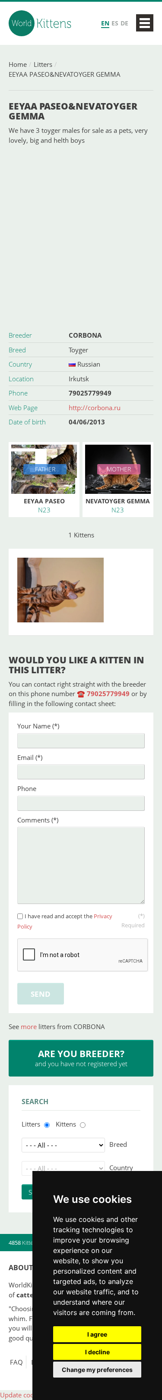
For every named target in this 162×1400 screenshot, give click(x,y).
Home (18, 64)
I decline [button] (97, 1352)
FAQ (16, 1362)
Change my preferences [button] (97, 1369)
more (29, 1026)
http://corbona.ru (95, 407)
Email (29, 757)
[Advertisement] (81, 236)
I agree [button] (97, 1334)
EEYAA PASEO (44, 501)
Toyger (78, 349)
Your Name (38, 726)
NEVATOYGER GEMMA (118, 501)
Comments (37, 820)
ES (114, 23)
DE (124, 23)
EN (105, 23)
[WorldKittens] (41, 23)
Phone (26, 788)
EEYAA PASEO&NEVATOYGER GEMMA (65, 74)
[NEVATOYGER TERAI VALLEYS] (81, 590)
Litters (43, 64)
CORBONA (85, 335)
